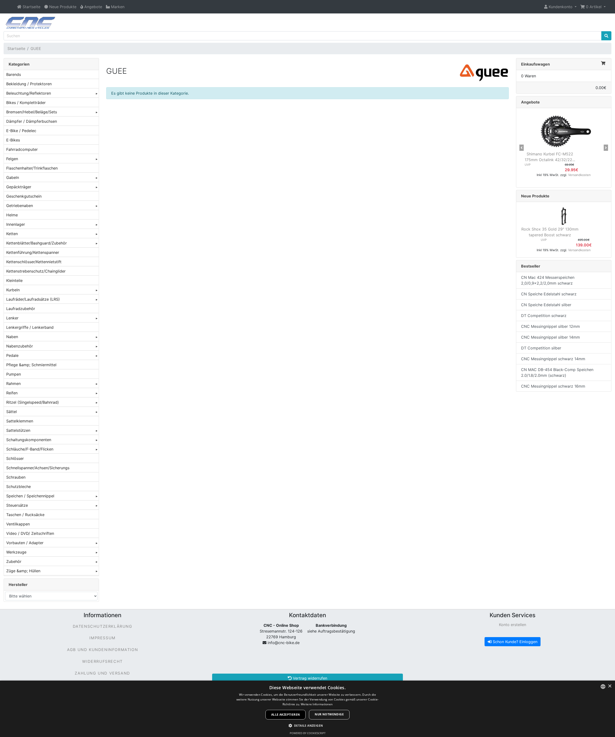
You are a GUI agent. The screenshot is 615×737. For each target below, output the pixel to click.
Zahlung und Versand (102, 673)
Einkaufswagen (535, 64)
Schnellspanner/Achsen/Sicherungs (37, 467)
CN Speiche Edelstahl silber (546, 304)
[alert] (307, 709)
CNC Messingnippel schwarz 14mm (553, 358)
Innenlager (15, 224)
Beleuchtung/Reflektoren (28, 93)
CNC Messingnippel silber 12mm (550, 326)
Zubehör (13, 561)
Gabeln (12, 177)
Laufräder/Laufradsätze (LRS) (33, 299)
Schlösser (15, 458)
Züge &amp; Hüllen (23, 570)
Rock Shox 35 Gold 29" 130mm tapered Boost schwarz (549, 232)
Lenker (12, 318)
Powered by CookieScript (308, 733)
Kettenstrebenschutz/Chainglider (36, 271)
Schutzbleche (18, 486)
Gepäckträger (18, 186)
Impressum (102, 637)
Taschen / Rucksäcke (25, 514)
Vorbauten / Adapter (24, 542)
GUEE (36, 48)
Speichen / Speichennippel (30, 495)
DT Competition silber (541, 348)
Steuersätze (17, 505)
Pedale (12, 355)
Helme (12, 215)
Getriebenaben (19, 205)
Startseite (16, 48)
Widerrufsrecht (102, 661)
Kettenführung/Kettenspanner (32, 252)
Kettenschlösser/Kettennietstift (34, 261)
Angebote (530, 102)
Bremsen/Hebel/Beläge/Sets (31, 112)
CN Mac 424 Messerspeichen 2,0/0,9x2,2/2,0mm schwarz (547, 280)
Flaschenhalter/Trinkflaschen (32, 168)
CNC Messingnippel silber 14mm (550, 337)
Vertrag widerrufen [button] (309, 678)
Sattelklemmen (19, 421)
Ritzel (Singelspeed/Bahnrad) (32, 402)
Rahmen (13, 383)
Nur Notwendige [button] (329, 714)
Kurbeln (13, 289)
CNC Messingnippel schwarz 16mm (553, 386)
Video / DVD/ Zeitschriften (30, 533)
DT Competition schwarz (543, 315)
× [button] (609, 686)
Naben (12, 336)
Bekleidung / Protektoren (29, 83)
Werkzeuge (16, 552)
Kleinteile (14, 280)
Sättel (11, 411)
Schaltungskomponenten (28, 439)
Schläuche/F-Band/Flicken (29, 449)
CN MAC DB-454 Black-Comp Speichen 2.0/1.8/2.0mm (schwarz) (557, 372)
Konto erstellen (512, 624)
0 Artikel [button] (594, 6)
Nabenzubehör (19, 346)
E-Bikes (13, 140)
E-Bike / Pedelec (21, 130)
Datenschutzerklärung (102, 626)
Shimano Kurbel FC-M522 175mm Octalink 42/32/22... (550, 157)
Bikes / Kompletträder (26, 102)
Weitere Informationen (316, 704)
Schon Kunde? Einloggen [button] (514, 641)
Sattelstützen (18, 430)
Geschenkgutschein (24, 196)
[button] (560, 7)
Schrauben (15, 477)
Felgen (12, 158)
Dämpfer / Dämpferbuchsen (31, 121)
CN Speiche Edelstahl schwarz (549, 294)
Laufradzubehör (20, 308)
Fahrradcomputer (22, 149)
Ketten (12, 233)
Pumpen (13, 374)
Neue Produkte (535, 196)
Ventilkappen (18, 524)
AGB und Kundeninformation (102, 649)
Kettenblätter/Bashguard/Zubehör (36, 243)
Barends (13, 74)
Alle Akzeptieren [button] (285, 715)
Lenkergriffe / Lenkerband (30, 327)
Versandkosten (579, 175)
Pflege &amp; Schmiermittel (31, 364)
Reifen (12, 392)
